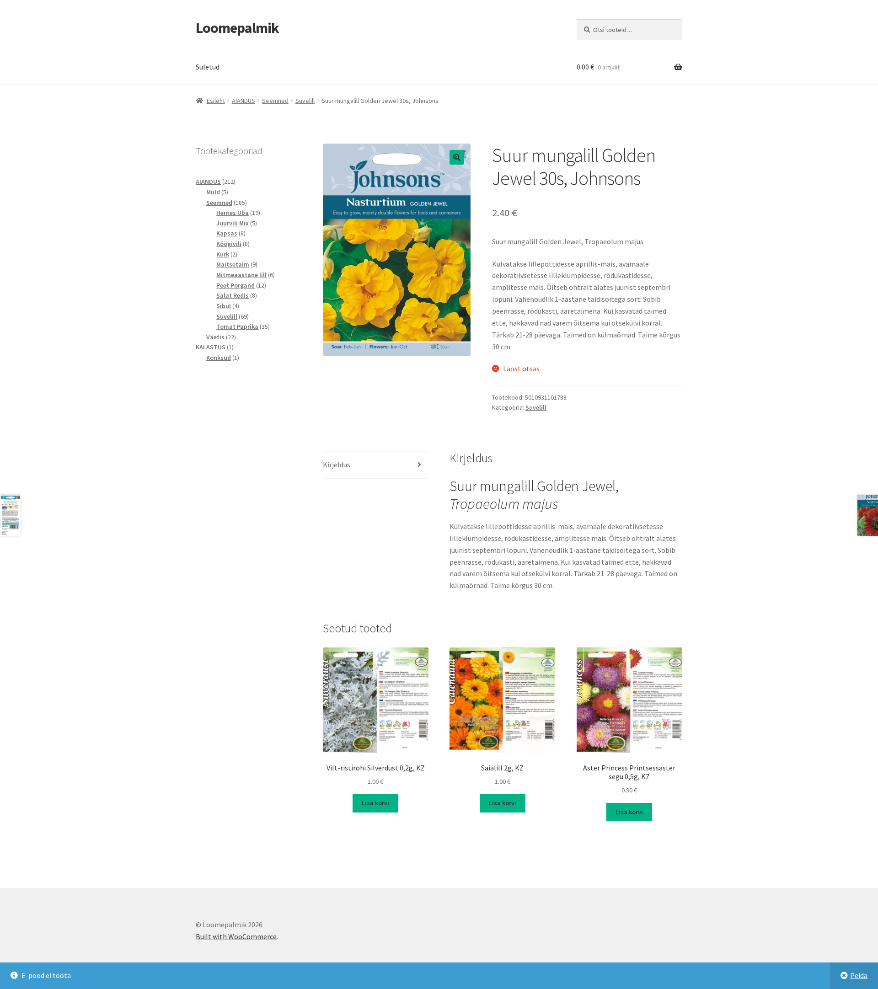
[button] (457, 157)
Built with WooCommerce (236, 936)
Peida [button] (858, 975)
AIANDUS (243, 100)
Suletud (208, 66)
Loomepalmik (237, 28)
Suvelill (305, 100)
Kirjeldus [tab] (336, 464)
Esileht (216, 100)
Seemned (275, 100)
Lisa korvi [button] (375, 803)
